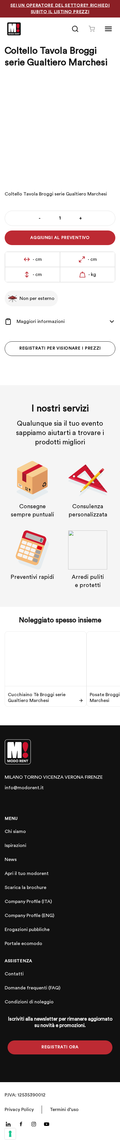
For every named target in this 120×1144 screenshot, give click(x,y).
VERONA (74, 777)
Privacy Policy (19, 1109)
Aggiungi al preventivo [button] (59, 238)
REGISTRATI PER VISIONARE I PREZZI (60, 348)
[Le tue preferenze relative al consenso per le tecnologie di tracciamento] (10, 1133)
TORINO (33, 777)
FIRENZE (94, 777)
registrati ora (60, 1047)
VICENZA (53, 777)
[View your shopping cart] (91, 29)
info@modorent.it (24, 787)
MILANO (14, 777)
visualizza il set (85, 171)
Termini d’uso (64, 1109)
